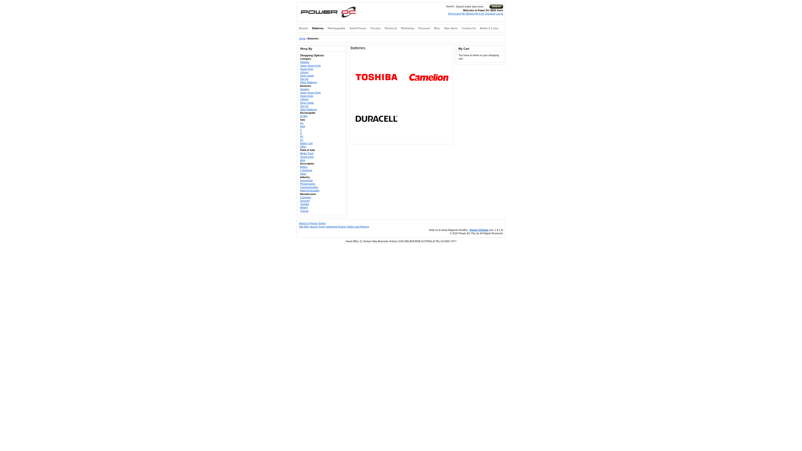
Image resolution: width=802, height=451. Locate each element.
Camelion (305, 197)
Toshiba (304, 204)
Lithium (304, 72)
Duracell (305, 200)
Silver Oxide (307, 75)
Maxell (304, 207)
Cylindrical (306, 170)
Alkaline (304, 62)
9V (301, 136)
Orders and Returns (358, 226)
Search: (450, 6)
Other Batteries (308, 82)
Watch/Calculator (310, 190)
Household (306, 180)
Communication (309, 187)
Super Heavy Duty (310, 65)
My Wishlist (468, 13)
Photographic (307, 183)
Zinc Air (304, 79)
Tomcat (304, 211)
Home (302, 38)
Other (303, 146)
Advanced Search (336, 226)
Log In (499, 13)
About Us (304, 223)
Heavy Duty (306, 69)
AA (301, 123)
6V (301, 140)
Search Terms (317, 226)
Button (303, 167)
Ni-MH (303, 116)
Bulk (302, 160)
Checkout (490, 13)
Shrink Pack (307, 157)
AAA (302, 126)
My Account (454, 13)
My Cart (479, 13)
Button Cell (306, 143)
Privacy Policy (318, 223)
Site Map (304, 226)
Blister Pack (306, 153)
